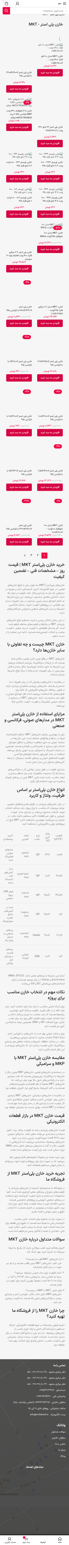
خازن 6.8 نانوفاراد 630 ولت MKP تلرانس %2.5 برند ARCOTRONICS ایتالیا (19, 114)
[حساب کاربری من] (17, 3)
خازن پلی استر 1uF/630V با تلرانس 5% (19, 472)
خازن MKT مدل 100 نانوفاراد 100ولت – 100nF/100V (53, 529)
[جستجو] (6, 10)
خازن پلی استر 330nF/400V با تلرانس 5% (19, 527)
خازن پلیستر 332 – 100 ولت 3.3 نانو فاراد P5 (52, 164)
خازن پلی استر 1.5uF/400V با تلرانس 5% (50, 472)
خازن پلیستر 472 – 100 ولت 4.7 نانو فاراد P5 (52, 199)
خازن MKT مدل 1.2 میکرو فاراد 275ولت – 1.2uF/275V (50, 310)
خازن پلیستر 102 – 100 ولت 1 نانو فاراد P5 (19, 199)
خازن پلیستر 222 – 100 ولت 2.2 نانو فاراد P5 (19, 164)
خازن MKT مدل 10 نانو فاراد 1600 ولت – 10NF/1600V (52, 60)
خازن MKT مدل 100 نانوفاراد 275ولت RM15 (51, 234)
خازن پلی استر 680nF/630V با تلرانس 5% (19, 308)
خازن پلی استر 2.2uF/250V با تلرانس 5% (50, 363)
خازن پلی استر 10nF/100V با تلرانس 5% (19, 418)
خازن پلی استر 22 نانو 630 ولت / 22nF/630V (50, 128)
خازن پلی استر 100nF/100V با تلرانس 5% (50, 418)
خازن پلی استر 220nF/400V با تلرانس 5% (19, 74)
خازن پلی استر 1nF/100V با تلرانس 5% (20, 363)
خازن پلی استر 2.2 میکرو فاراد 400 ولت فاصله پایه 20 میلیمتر (19, 256)
